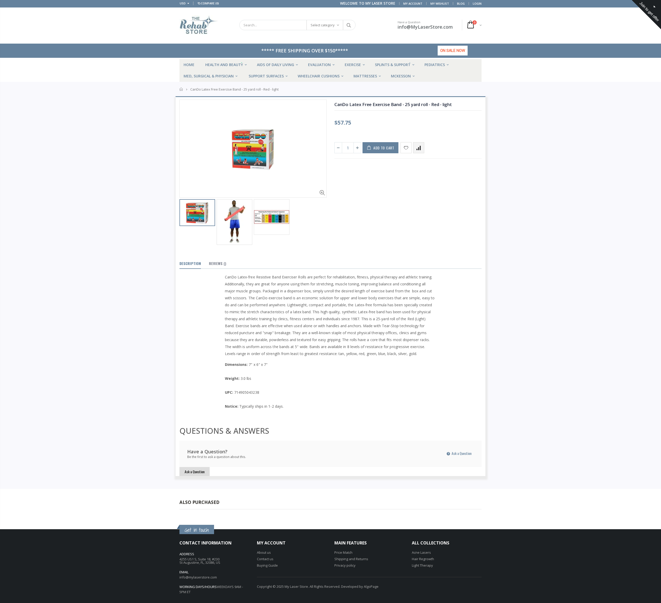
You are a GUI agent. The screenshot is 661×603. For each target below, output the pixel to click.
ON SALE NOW (452, 50)
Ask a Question (461, 453)
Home (181, 89)
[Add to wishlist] (406, 147)
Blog (461, 3)
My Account (412, 3)
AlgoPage (371, 586)
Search (349, 25)
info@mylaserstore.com (198, 577)
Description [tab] (190, 263)
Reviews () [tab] (217, 263)
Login (477, 3)
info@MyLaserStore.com (425, 27)
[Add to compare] (418, 147)
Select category (323, 25)
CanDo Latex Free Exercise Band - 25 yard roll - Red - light (393, 104)
